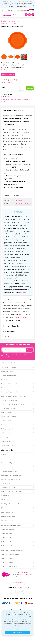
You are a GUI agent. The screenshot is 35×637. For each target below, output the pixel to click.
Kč (5, 10)
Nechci (17, 629)
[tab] (17, 110)
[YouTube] (22, 592)
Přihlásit (29, 350)
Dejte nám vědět (20, 317)
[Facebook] (13, 592)
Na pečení (14, 21)
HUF (11, 10)
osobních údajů (22, 354)
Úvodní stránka (5, 21)
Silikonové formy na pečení (8, 23)
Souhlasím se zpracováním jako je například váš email (16, 356)
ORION (9, 96)
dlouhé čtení (9, 623)
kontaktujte (22, 292)
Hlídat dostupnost (6, 82)
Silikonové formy (20, 200)
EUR (8, 10)
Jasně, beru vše (17, 632)
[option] (17, 40)
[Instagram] (17, 592)
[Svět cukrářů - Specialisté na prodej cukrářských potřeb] (6, 14)
